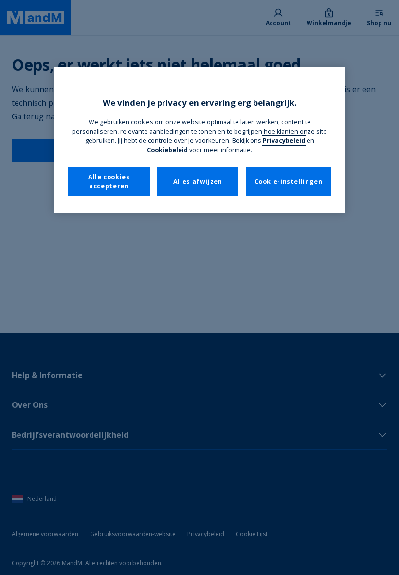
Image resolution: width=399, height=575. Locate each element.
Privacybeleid (284, 140)
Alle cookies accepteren (109, 181)
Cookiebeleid (167, 150)
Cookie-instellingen (288, 181)
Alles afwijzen (197, 181)
